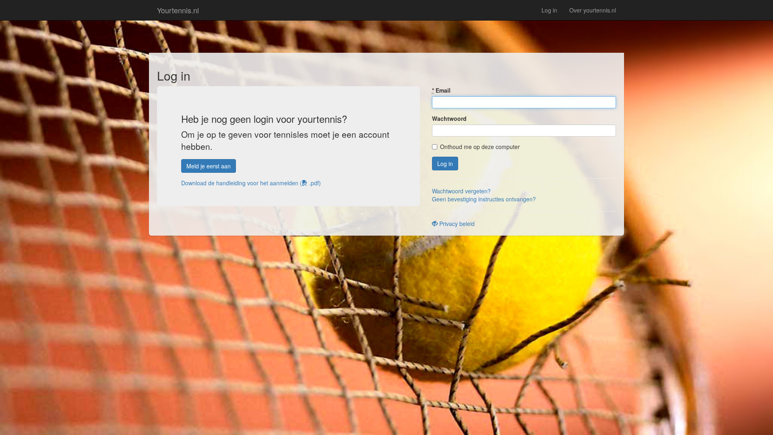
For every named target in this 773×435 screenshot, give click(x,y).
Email (441, 90)
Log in (549, 10)
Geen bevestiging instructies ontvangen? (484, 199)
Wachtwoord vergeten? (461, 191)
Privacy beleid (456, 224)
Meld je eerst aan (208, 166)
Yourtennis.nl (178, 10)
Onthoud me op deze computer (480, 147)
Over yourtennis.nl (592, 10)
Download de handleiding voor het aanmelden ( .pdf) (251, 183)
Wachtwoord (449, 118)
